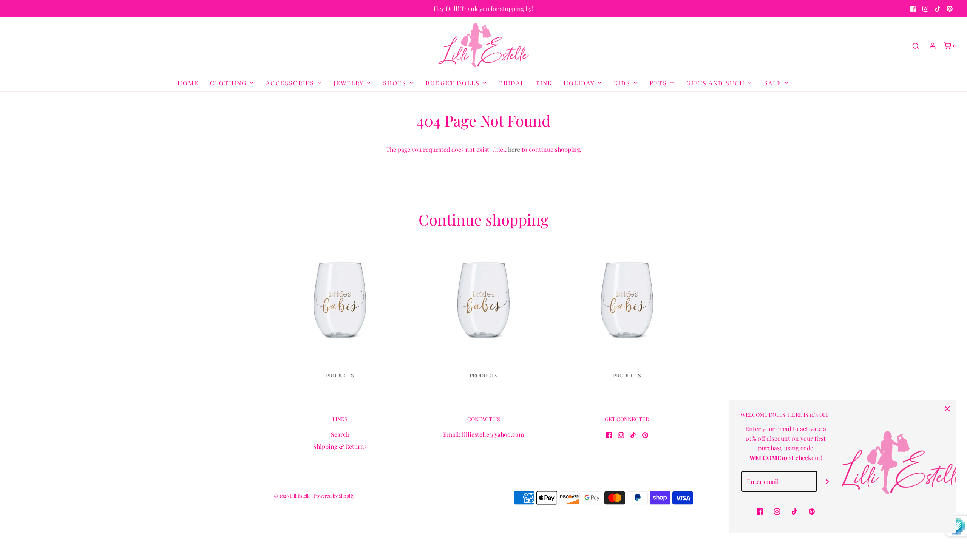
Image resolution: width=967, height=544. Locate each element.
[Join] (827, 481)
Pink (544, 83)
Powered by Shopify (334, 496)
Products (340, 375)
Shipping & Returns (340, 446)
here (514, 149)
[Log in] (932, 45)
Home (188, 83)
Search (340, 434)
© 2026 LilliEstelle (292, 496)
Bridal (512, 83)
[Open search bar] (915, 46)
